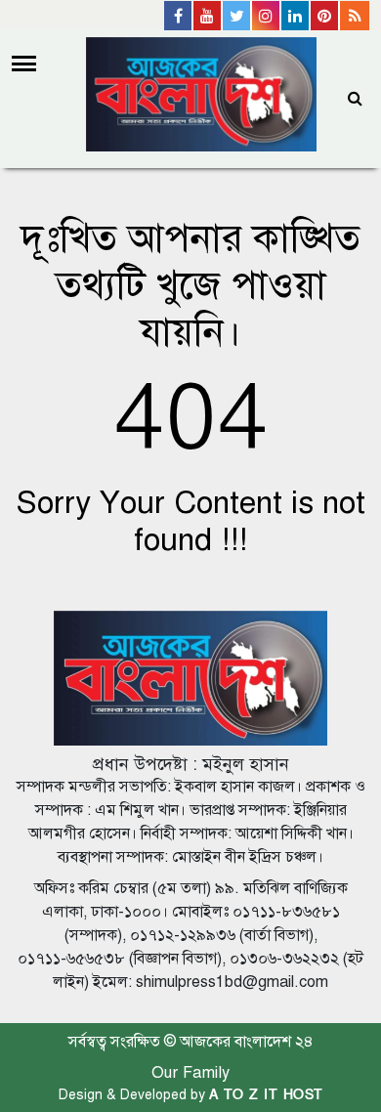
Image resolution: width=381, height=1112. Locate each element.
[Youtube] (208, 15)
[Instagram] (266, 15)
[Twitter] (237, 15)
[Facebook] (178, 15)
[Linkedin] (296, 15)
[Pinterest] (325, 15)
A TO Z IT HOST (266, 1095)
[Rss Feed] (354, 15)
